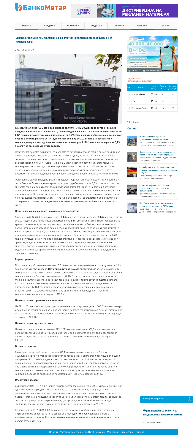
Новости (119, 25)
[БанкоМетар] (40, 7)
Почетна (26, 25)
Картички (72, 25)
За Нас (165, 25)
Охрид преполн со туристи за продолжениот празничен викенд (154, 138)
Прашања (142, 25)
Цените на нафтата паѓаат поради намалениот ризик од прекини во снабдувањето (154, 188)
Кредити (49, 25)
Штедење (95, 25)
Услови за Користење (71, 432)
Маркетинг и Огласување (120, 432)
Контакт (140, 432)
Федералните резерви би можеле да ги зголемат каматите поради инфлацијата (157, 153)
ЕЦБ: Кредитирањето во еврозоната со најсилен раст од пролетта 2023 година (156, 204)
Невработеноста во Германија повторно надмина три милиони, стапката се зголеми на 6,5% (158, 170)
